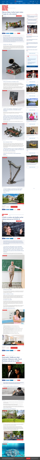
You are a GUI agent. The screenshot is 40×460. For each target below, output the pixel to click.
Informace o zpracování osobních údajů (9, 458)
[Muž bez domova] (13, 393)
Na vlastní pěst (29, 155)
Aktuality (3, 214)
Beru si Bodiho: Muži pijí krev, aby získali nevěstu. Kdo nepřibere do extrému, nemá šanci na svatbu (32, 19)
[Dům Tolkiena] (13, 416)
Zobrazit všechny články (32, 138)
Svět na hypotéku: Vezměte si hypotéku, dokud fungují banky (31, 50)
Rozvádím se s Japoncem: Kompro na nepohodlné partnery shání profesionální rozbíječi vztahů (32, 23)
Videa (7, 1)
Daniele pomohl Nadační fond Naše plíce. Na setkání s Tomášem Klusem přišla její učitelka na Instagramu (31, 47)
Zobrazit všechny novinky (32, 53)
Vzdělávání (6, 214)
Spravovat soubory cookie (34, 458)
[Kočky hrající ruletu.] (13, 131)
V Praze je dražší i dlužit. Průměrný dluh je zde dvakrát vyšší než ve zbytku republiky (31, 39)
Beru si (27, 18)
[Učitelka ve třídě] (13, 316)
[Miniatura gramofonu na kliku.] (13, 65)
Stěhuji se (28, 98)
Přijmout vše (28, 458)
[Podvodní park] (13, 451)
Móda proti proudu (29, 112)
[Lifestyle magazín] (18, 1)
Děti (2, 215)
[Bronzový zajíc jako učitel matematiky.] (13, 98)
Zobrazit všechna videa (32, 66)
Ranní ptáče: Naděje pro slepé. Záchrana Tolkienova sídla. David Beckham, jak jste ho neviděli (12, 359)
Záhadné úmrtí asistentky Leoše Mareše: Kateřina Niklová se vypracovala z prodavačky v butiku (32, 63)
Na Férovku (28, 140)
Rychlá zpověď (29, 126)
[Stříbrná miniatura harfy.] (13, 172)
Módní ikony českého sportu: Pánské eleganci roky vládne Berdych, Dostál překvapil (32, 36)
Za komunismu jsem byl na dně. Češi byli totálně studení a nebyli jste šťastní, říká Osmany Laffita (32, 60)
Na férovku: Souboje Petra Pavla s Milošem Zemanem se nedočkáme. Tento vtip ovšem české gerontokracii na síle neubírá (32, 43)
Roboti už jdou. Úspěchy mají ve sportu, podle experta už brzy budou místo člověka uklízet (32, 16)
